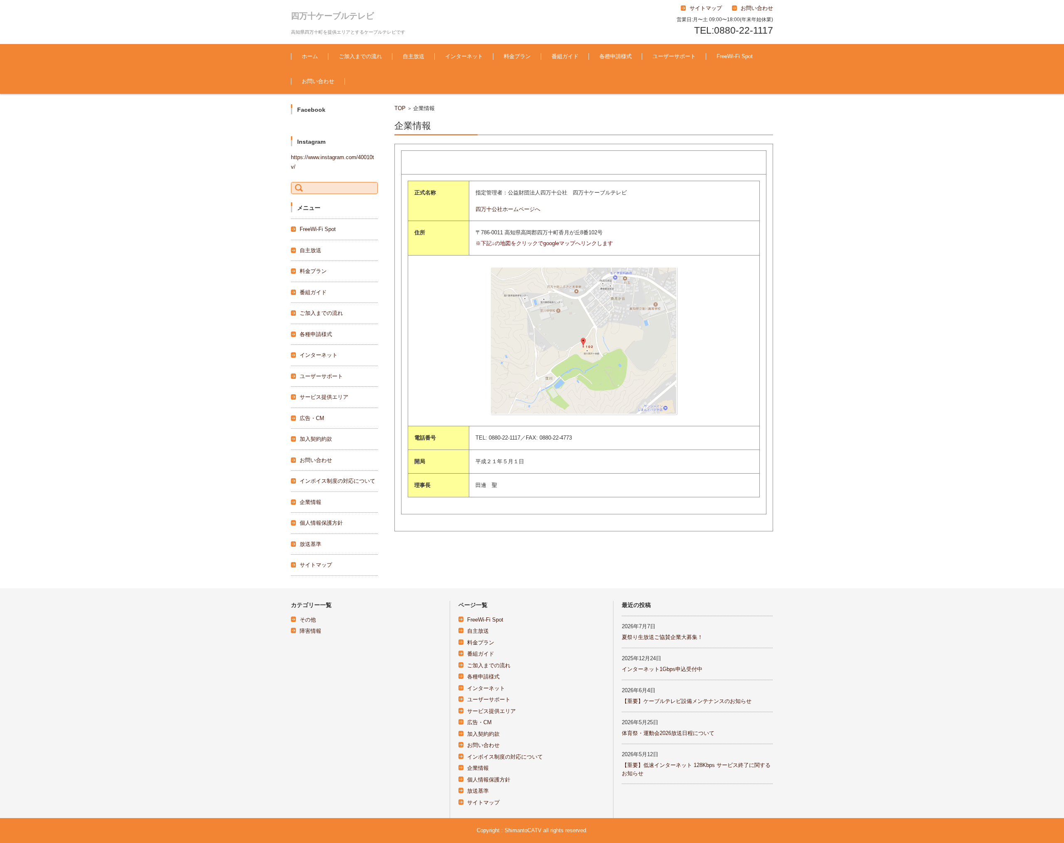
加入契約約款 (316, 439)
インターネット (464, 56)
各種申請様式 (615, 56)
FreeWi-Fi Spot (735, 56)
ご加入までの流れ (360, 56)
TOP (400, 108)
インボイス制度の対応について (337, 481)
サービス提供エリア (324, 397)
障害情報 (310, 631)
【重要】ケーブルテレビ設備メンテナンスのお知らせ (686, 701)
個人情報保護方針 (321, 523)
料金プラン (517, 56)
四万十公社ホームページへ (507, 209)
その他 (308, 620)
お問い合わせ (318, 81)
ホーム (310, 56)
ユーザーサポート (674, 56)
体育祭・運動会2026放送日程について (668, 733)
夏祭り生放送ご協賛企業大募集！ (662, 637)
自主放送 (413, 56)
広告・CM (312, 418)
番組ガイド (565, 56)
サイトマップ (316, 565)
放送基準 (310, 544)
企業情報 (310, 502)
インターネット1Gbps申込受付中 (662, 669)
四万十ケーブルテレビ (332, 15)
